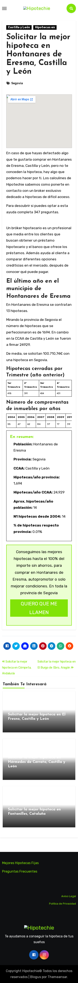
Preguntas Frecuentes (19, 872)
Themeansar (57, 977)
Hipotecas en (45, 27)
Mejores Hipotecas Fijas (20, 863)
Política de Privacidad (62, 903)
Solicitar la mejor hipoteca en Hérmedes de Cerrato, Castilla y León (36, 762)
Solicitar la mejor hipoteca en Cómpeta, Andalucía (16, 667)
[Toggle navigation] (4, 8)
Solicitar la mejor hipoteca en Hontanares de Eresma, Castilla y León (38, 54)
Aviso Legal (68, 896)
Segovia (17, 83)
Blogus (35, 977)
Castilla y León (19, 27)
